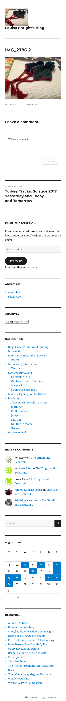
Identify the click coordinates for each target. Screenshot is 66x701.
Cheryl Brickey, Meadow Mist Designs (31, 631)
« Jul (16, 596)
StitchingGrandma (26, 500)
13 (33, 571)
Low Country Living (20, 372)
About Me (14, 292)
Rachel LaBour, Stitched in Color (27, 652)
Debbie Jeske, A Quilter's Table (26, 635)
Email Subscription (20, 223)
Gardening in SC (21, 376)
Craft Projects (19, 411)
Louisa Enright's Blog (24, 28)
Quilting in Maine (22, 423)
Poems (15, 359)
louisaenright (23, 468)
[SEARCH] (57, 523)
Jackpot (15, 415)
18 (17, 577)
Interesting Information (23, 364)
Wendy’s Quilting (18, 678)
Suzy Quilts (15, 657)
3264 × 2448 (33, 104)
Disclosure (14, 296)
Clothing (16, 406)
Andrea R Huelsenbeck (28, 489)
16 (56, 571)
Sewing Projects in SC (24, 389)
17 (9, 577)
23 (56, 577)
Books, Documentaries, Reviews (27, 355)
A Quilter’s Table (18, 623)
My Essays (14, 398)
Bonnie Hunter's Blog (21, 627)
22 (48, 577)
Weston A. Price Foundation (25, 682)
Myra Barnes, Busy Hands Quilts (27, 644)
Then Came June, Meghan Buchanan (30, 674)
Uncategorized (17, 432)
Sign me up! (16, 260)
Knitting (16, 419)
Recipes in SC (19, 385)
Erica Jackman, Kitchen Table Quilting (31, 640)
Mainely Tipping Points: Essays (27, 394)
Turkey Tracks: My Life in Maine (27, 402)
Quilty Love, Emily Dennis (23, 648)
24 (9, 583)
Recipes (15, 428)
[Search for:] (29, 523)
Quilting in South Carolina (27, 381)
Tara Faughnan (17, 661)
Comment (50, 161)
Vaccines (16, 368)
